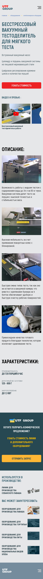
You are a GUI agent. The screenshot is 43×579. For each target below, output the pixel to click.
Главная (4, 15)
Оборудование (15, 15)
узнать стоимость (22, 85)
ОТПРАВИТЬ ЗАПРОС (21, 458)
